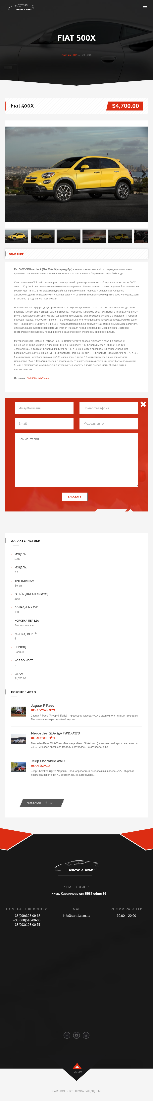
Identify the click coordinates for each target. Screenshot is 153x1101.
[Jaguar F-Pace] (18, 711)
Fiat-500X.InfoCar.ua (38, 378)
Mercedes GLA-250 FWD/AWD (55, 733)
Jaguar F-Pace (42, 706)
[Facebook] (46, 803)
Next (142, 174)
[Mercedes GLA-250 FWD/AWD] (18, 739)
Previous (11, 174)
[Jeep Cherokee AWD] (18, 766)
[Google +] (51, 803)
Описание (16, 254)
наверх (77, 1072)
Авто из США (69, 55)
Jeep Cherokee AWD (48, 761)
